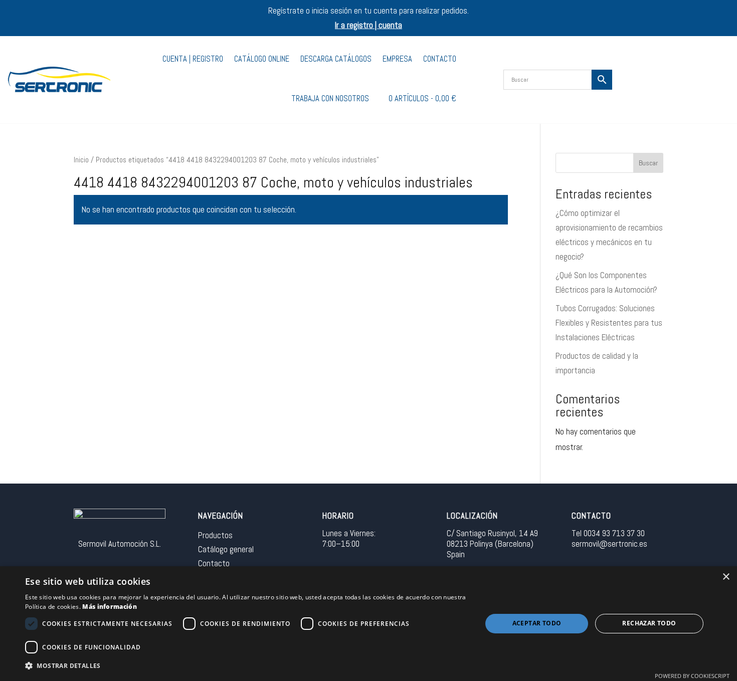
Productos (215, 535)
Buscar (648, 162)
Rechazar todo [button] (649, 623)
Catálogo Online (261, 59)
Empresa (397, 59)
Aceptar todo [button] (537, 623)
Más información (109, 606)
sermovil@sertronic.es (609, 543)
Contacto (439, 59)
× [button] (725, 577)
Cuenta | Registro (192, 59)
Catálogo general (226, 549)
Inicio (81, 160)
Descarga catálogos (336, 59)
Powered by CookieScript (692, 675)
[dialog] (368, 623)
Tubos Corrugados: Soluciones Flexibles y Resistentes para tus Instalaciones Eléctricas (609, 323)
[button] (246, 666)
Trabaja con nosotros (330, 98)
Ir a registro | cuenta (368, 25)
